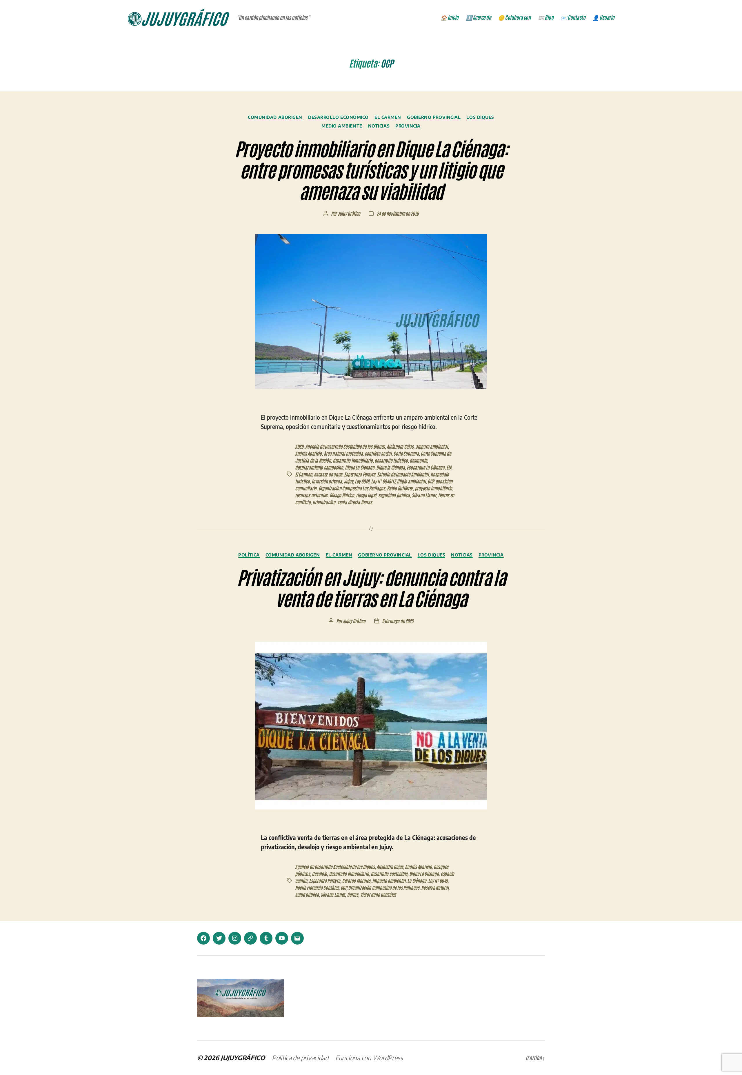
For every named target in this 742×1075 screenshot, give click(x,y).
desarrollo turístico (391, 460)
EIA (448, 467)
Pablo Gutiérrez (400, 488)
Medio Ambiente (341, 125)
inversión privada (327, 481)
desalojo (319, 873)
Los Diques (480, 117)
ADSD (299, 446)
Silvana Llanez (424, 495)
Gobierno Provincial (434, 117)
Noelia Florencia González (317, 887)
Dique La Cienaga (359, 467)
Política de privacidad (300, 1058)
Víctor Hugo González (378, 894)
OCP (430, 481)
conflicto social (378, 453)
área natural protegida (343, 453)
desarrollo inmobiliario (353, 460)
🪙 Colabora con (514, 17)
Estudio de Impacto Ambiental (402, 474)
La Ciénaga (416, 880)
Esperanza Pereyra (359, 474)
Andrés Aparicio (308, 453)
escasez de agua (328, 474)
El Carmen (387, 117)
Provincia (408, 125)
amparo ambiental (431, 446)
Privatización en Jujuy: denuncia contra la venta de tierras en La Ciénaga (371, 587)
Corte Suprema (406, 453)
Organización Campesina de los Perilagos (383, 887)
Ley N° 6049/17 (383, 481)
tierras (352, 894)
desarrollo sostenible (389, 873)
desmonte (418, 460)
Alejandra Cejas (400, 446)
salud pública (307, 894)
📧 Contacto (573, 17)
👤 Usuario (603, 17)
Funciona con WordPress (369, 1058)
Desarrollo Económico (338, 117)
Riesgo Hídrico (342, 495)
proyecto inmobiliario (433, 488)
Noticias (379, 125)
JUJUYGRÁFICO (243, 1058)
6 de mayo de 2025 (397, 621)
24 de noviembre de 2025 (398, 213)
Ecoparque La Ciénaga (426, 467)
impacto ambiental (388, 880)
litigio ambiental (411, 481)
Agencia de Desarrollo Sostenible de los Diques (345, 446)
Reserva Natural (434, 887)
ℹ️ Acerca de (478, 17)
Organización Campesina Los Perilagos (352, 488)
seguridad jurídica (394, 495)
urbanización (323, 502)
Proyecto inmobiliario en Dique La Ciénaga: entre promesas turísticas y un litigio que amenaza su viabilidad (371, 169)
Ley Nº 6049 (438, 880)
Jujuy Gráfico (348, 213)
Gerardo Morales (356, 880)
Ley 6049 (362, 481)
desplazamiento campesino (319, 467)
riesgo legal (366, 495)
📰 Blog (545, 17)
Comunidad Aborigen (275, 117)
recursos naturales (311, 495)
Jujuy (348, 481)
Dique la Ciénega (390, 467)
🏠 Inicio (450, 17)
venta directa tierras (354, 502)
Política (248, 554)
